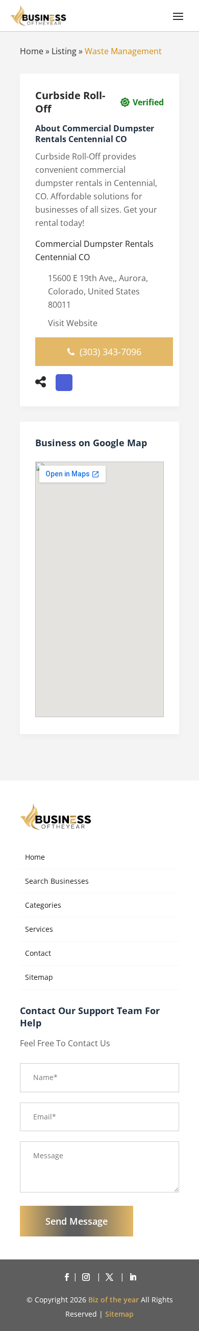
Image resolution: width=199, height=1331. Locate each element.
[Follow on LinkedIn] (132, 1277)
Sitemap (39, 977)
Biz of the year (113, 1299)
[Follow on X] (111, 1277)
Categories (43, 905)
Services (39, 929)
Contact (38, 953)
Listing (64, 51)
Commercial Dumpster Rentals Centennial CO (94, 250)
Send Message (76, 1221)
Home (31, 51)
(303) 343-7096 (110, 352)
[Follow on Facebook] (66, 1277)
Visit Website (72, 323)
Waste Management (123, 51)
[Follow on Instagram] (87, 1277)
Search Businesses (57, 881)
